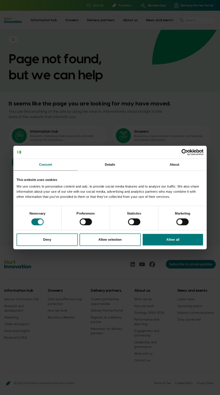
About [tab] (174, 164)
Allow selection (110, 239)
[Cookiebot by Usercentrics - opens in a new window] (184, 152)
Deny (47, 239)
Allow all (172, 239)
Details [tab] (110, 164)
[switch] (86, 221)
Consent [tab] (45, 164)
